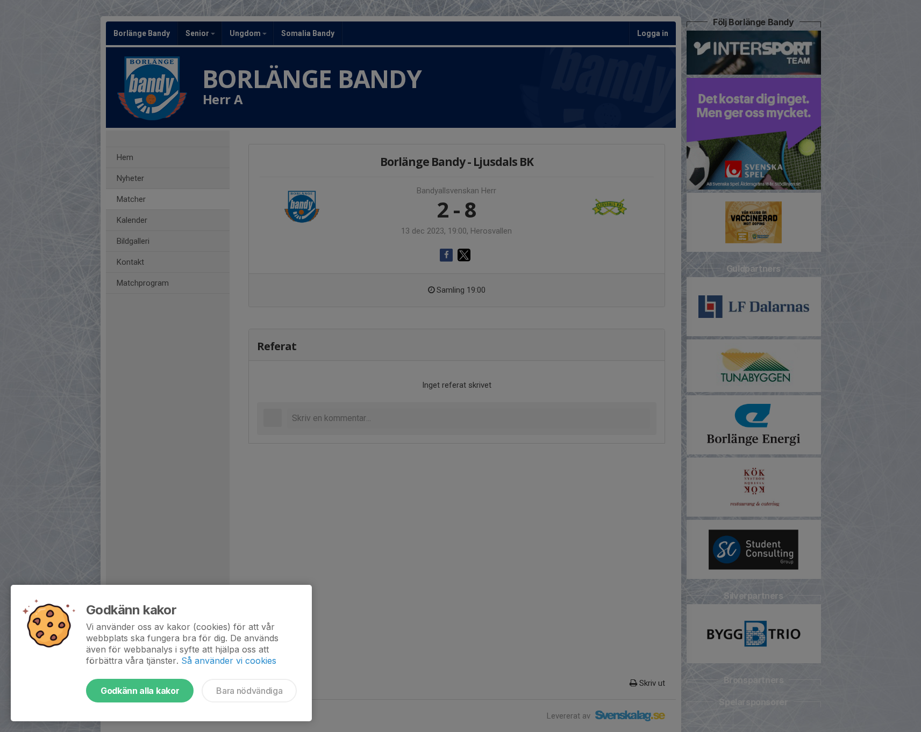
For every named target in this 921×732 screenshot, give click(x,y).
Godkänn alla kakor (140, 690)
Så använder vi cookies (228, 660)
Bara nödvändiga (249, 690)
